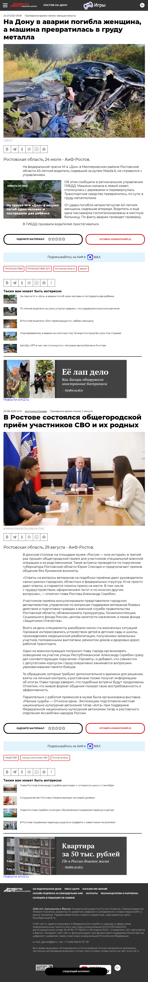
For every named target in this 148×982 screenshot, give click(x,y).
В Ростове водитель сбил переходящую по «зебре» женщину (57, 320)
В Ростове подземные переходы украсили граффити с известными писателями (67, 822)
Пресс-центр (72, 889)
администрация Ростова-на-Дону (23, 528)
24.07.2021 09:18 (12, 15)
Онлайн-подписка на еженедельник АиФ (58, 893)
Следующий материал (76, 971)
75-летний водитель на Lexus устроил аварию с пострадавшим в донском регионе (69, 308)
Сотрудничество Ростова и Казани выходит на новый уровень (57, 797)
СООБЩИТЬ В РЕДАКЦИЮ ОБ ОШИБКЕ (54, 898)
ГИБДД (7, 140)
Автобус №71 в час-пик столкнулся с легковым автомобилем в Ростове (63, 345)
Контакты (92, 893)
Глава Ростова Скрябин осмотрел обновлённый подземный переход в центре (67, 810)
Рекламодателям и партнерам (119, 893)
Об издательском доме (47, 889)
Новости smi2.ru (16, 399)
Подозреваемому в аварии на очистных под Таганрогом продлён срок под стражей (70, 333)
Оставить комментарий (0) (115, 239)
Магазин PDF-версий (94, 889)
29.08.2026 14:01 (12, 411)
